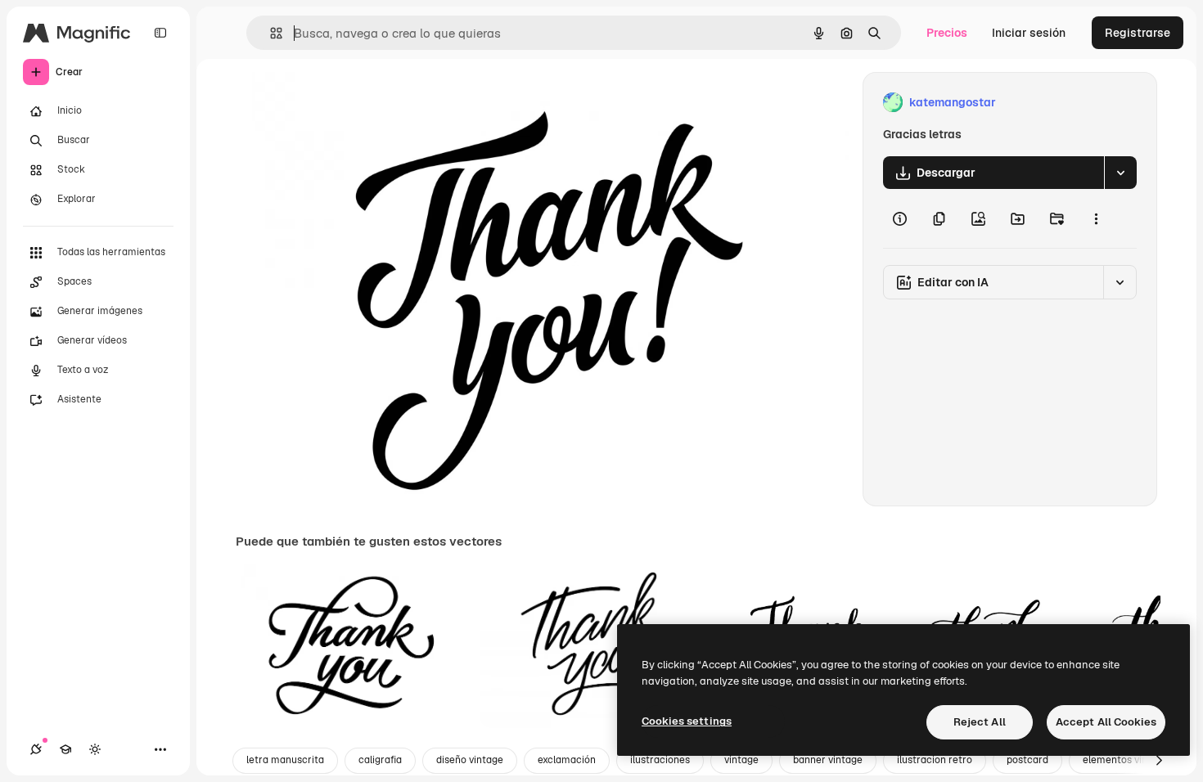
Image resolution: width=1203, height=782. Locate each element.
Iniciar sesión (1029, 32)
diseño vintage (469, 759)
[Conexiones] (36, 749)
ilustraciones (660, 759)
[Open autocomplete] (269, 33)
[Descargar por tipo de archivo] (1120, 172)
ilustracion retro (934, 759)
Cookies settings (687, 721)
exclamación (567, 759)
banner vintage (828, 759)
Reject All (979, 722)
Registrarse (1137, 32)
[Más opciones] (1095, 218)
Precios (946, 32)
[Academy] (65, 749)
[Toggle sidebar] (160, 33)
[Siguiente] (1159, 761)
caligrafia (380, 759)
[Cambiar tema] (95, 749)
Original (340, 102)
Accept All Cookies (1106, 722)
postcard (1027, 759)
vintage (741, 759)
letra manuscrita (285, 759)
